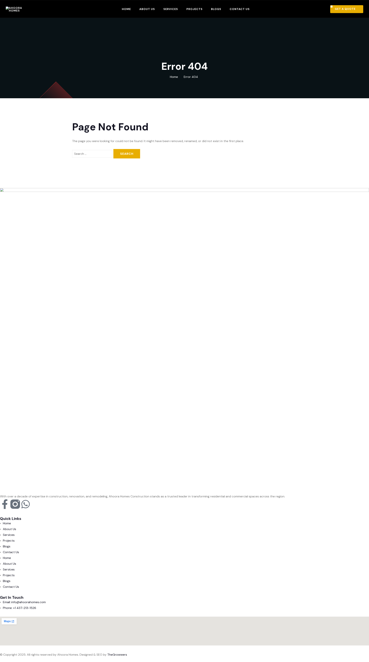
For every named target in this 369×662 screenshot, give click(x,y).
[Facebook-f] (5, 504)
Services (170, 9)
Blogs (216, 9)
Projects (194, 9)
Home (126, 9)
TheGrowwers (117, 655)
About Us (147, 9)
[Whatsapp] (25, 504)
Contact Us (240, 9)
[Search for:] (92, 154)
